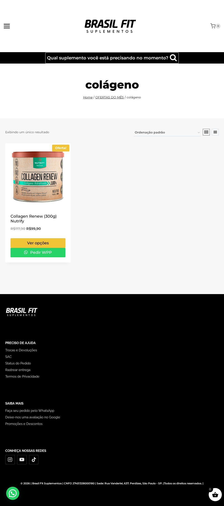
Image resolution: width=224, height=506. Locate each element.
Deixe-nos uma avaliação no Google (32, 417)
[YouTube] (22, 460)
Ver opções (38, 243)
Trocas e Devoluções (21, 350)
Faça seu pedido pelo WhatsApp (29, 411)
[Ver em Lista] (215, 132)
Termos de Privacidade (22, 376)
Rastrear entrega (17, 370)
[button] (12, 493)
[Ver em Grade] (206, 132)
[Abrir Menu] (7, 26)
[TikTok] (34, 460)
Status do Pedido (18, 363)
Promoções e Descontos (23, 424)
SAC (8, 357)
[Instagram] (10, 460)
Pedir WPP (40, 252)
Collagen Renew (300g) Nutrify (33, 219)
